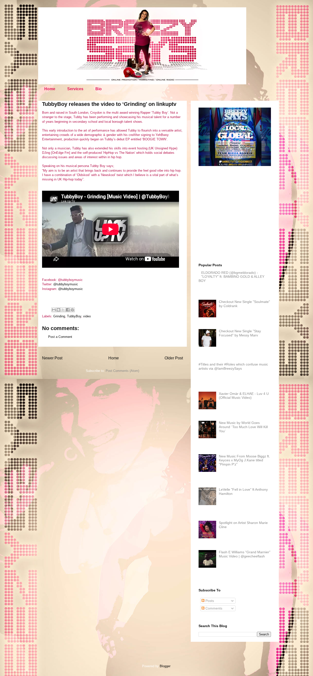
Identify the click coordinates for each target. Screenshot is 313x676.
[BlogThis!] (58, 309)
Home (49, 89)
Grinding (59, 316)
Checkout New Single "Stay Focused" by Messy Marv (240, 333)
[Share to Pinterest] (72, 309)
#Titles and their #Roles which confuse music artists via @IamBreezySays (233, 366)
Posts (209, 601)
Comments (213, 608)
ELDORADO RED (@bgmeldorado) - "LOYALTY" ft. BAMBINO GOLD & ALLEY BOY (231, 277)
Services (75, 89)
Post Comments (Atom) (122, 371)
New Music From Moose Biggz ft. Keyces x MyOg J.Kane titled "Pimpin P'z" (244, 460)
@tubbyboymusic (65, 284)
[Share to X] (63, 309)
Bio (98, 89)
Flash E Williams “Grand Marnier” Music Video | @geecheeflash (244, 554)
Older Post (174, 358)
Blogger (165, 666)
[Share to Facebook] (67, 309)
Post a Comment (60, 337)
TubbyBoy (74, 316)
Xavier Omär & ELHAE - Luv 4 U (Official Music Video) (244, 396)
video (87, 316)
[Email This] (53, 309)
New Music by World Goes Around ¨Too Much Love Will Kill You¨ (243, 427)
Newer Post (52, 358)
